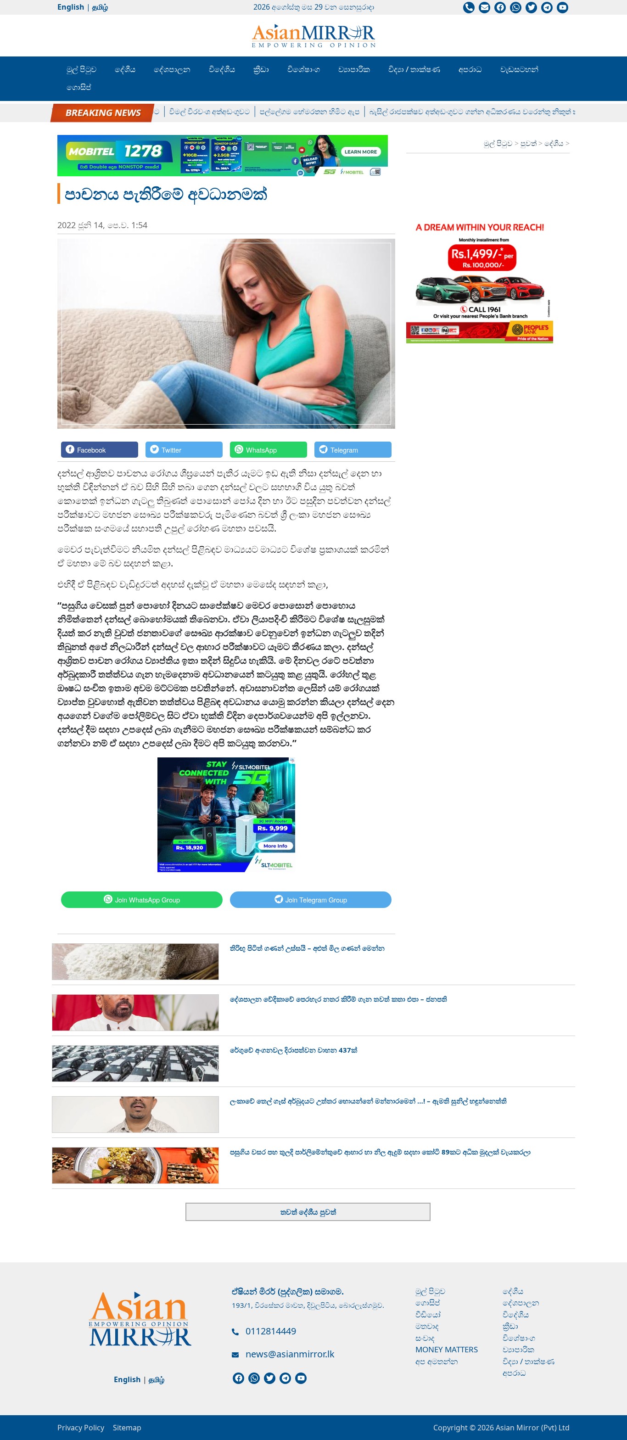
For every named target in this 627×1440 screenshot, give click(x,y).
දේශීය (125, 69)
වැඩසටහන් (519, 69)
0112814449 (271, 1331)
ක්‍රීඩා (261, 69)
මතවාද (427, 1326)
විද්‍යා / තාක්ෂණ (414, 69)
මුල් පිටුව (81, 69)
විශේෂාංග (303, 69)
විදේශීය (222, 69)
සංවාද (425, 1338)
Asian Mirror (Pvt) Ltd (532, 1428)
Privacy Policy (80, 1428)
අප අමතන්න (436, 1361)
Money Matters (446, 1349)
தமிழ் (100, 7)
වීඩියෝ (428, 1314)
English (70, 7)
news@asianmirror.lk (290, 1354)
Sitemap (127, 1428)
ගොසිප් (79, 87)
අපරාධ (470, 69)
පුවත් (529, 143)
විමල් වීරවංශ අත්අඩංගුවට (189, 111)
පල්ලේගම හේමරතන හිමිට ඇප (290, 111)
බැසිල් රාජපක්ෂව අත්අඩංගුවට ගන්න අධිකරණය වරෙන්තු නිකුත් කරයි (459, 111)
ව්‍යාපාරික (354, 69)
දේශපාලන (172, 69)
